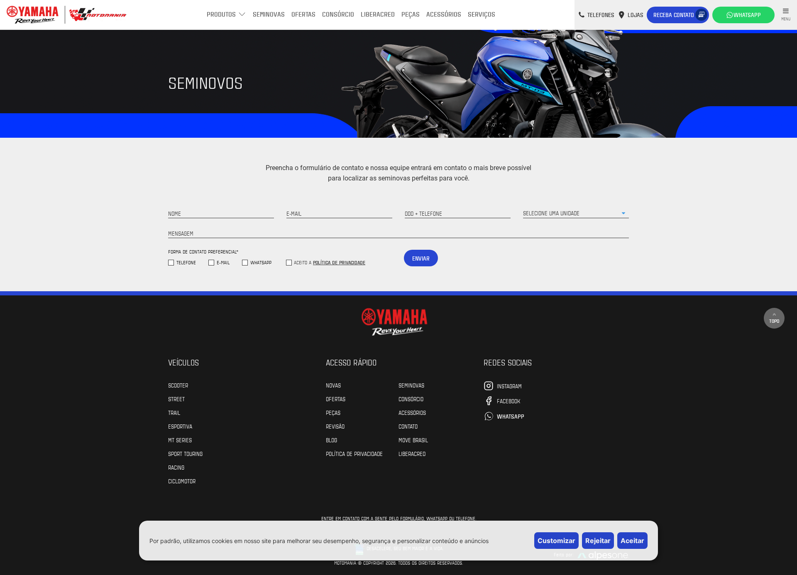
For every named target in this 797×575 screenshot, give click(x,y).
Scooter (178, 385)
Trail (174, 412)
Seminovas (269, 14)
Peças (410, 14)
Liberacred (378, 14)
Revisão (335, 426)
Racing (176, 467)
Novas (333, 385)
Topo (774, 320)
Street (176, 398)
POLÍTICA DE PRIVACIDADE (354, 453)
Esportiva (180, 426)
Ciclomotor (182, 481)
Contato (408, 426)
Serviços (481, 14)
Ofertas (303, 14)
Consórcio (338, 14)
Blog (331, 439)
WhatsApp (260, 262)
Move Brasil (413, 439)
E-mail (223, 262)
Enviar (421, 258)
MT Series (180, 439)
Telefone (186, 262)
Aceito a (329, 262)
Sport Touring (185, 453)
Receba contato (673, 15)
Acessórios (443, 14)
